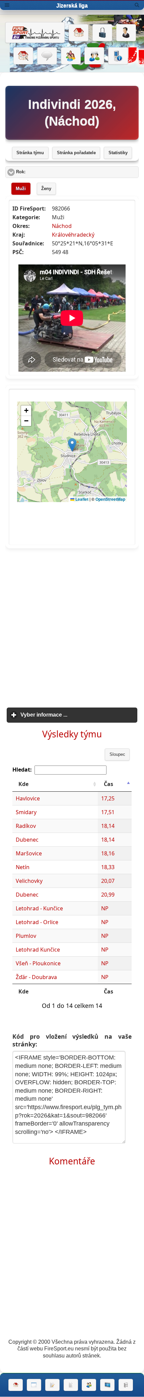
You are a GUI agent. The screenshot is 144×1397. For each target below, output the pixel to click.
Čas (108, 784)
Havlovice (28, 798)
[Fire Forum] (94, 56)
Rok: (46, 172)
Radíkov (26, 826)
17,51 (108, 812)
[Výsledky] (71, 1385)
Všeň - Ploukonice (38, 963)
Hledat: (22, 769)
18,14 (108, 826)
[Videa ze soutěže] (107, 1385)
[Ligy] (126, 1385)
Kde (23, 784)
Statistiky (118, 152)
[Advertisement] (72, 626)
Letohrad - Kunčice (39, 908)
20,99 (108, 894)
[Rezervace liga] (52, 1385)
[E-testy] (71, 56)
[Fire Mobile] (118, 56)
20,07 (108, 881)
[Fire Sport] (35, 32)
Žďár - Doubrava (36, 977)
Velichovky (29, 881)
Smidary (26, 812)
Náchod (62, 226)
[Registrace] (126, 33)
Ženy (46, 188)
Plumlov (26, 935)
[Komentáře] (47, 56)
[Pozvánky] (34, 1385)
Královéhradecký (73, 234)
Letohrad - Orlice (37, 922)
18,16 (108, 853)
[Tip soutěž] (89, 1385)
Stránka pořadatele (76, 152)
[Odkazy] (23, 56)
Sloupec (117, 754)
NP (105, 908)
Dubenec (27, 839)
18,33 (108, 867)
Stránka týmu (30, 152)
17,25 (108, 798)
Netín (22, 867)
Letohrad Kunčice (38, 949)
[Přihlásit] (102, 33)
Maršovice (29, 853)
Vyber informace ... (75, 715)
